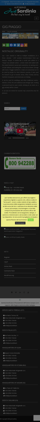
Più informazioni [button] (20, 223)
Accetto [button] (31, 220)
